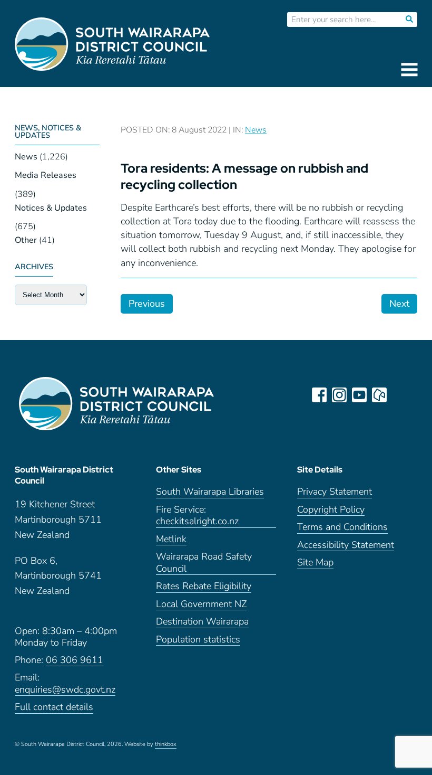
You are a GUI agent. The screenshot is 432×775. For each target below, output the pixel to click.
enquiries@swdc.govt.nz (65, 690)
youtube (359, 395)
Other (26, 240)
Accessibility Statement (345, 545)
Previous (147, 303)
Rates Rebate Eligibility (203, 586)
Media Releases (45, 175)
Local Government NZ (201, 604)
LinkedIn (399, 395)
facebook (319, 395)
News (26, 157)
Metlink (171, 539)
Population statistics (198, 640)
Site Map (315, 562)
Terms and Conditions (342, 527)
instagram (339, 395)
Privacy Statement (334, 492)
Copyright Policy (331, 510)
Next (399, 303)
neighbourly (379, 395)
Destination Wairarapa (202, 622)
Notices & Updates (51, 208)
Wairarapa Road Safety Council (204, 563)
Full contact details (54, 707)
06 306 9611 (74, 660)
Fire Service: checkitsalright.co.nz (197, 516)
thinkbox (165, 744)
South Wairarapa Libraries (210, 492)
